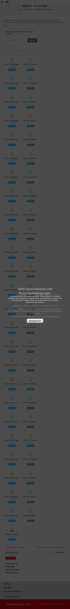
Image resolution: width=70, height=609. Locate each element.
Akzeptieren (35, 320)
